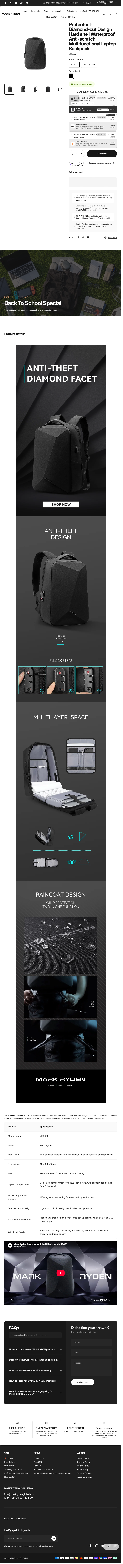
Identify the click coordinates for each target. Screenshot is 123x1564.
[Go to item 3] (35, 89)
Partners (37, 1466)
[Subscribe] (53, 1538)
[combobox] (90, 3)
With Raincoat (89, 65)
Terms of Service (84, 1473)
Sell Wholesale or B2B (43, 1469)
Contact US (39, 1458)
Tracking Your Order (13, 1469)
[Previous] (38, 3)
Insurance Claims (84, 1477)
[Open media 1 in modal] (34, 52)
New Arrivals (9, 1466)
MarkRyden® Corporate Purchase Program (52, 1473)
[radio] (93, 104)
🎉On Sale (8, 1458)
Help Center (9, 1477)
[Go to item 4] (48, 89)
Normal (74, 65)
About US (38, 1462)
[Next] (83, 3)
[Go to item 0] (9, 89)
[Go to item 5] (60, 89)
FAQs (26, 1335)
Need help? (112, 237)
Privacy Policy (83, 1466)
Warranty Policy (84, 1458)
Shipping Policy (83, 1462)
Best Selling (9, 1462)
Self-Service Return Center (16, 1473)
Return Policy (82, 1469)
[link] (19, 1494)
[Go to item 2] (22, 89)
